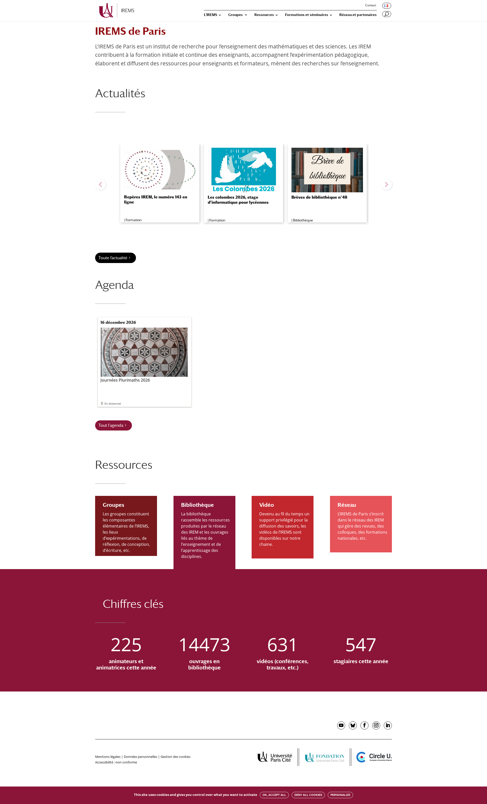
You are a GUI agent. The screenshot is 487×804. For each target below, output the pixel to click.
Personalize (340, 794)
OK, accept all (274, 794)
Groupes (235, 15)
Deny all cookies (308, 794)
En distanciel (113, 403)
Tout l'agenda (110, 425)
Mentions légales (107, 756)
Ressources (264, 15)
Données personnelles (140, 756)
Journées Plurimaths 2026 (125, 380)
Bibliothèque (303, 220)
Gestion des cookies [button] (175, 756)
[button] (100, 184)
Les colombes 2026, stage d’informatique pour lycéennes (238, 199)
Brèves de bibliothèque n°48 (319, 197)
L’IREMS (210, 15)
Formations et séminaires (306, 15)
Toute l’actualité (112, 257)
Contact (370, 5)
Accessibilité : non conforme (116, 762)
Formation (134, 220)
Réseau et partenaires (358, 15)
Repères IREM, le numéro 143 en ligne (155, 199)
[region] (243, 184)
